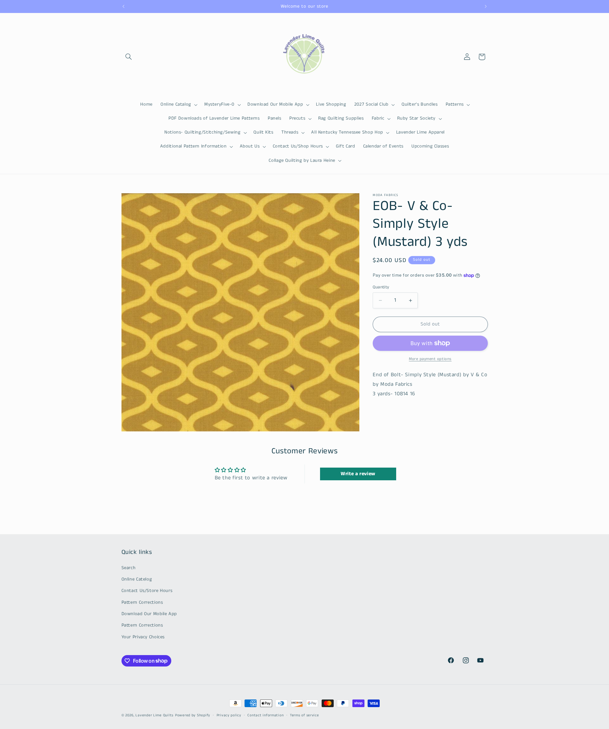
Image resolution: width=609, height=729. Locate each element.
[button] (128, 56)
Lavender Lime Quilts (154, 715)
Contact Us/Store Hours (147, 591)
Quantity (381, 287)
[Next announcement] (486, 6)
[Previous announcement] (123, 6)
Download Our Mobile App (149, 614)
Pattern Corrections (142, 602)
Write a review (358, 473)
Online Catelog (136, 579)
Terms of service (304, 715)
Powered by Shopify (192, 715)
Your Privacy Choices (143, 637)
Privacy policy (229, 715)
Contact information (265, 715)
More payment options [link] (430, 359)
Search (128, 568)
